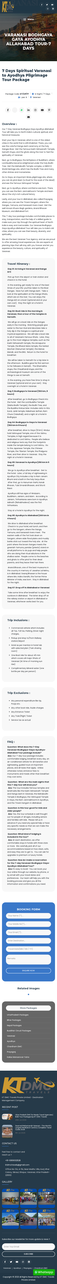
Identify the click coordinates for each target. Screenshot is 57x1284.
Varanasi (11, 1036)
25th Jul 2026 (20, 1120)
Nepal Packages (14, 1025)
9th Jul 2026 (20, 1133)
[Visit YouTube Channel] (42, 110)
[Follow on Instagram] (35, 110)
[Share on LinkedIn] (28, 110)
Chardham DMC (14, 1046)
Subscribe (28, 1254)
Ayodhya (11, 1041)
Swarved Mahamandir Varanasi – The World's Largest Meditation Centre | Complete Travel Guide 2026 (33, 1128)
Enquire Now (28, 970)
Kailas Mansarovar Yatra (18, 1057)
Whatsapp (45, 1272)
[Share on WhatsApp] (21, 110)
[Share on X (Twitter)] (14, 110)
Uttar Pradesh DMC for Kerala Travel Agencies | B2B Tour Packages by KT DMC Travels (34, 1116)
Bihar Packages (14, 1020)
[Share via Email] (28, 117)
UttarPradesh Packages (17, 1014)
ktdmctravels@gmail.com (17, 1165)
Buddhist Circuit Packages (19, 1030)
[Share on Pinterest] (49, 110)
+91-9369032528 (13, 1160)
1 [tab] (28, 994)
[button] (28, 19)
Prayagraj (11, 1052)
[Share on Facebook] (7, 110)
